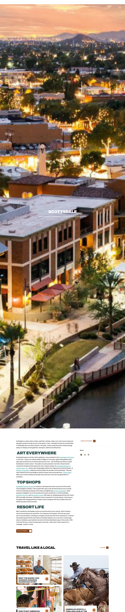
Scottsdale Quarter (37, 495)
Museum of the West (22, 470)
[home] (13, 2)
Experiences (58, 2)
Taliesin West (67, 472)
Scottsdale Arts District (66, 457)
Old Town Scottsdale (59, 491)
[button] (48, 2)
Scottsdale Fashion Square (24, 486)
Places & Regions (49, 2)
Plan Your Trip (66, 2)
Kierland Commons (22, 495)
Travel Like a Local (76, 2)
